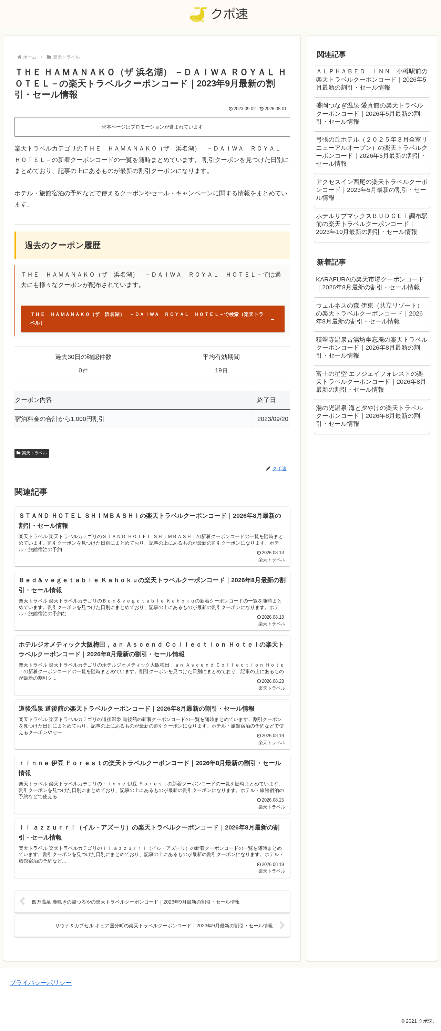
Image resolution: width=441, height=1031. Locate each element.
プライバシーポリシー (41, 982)
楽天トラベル (34, 453)
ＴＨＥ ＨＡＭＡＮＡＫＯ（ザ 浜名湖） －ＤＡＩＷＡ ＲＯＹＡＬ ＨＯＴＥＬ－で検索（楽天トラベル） (147, 318)
